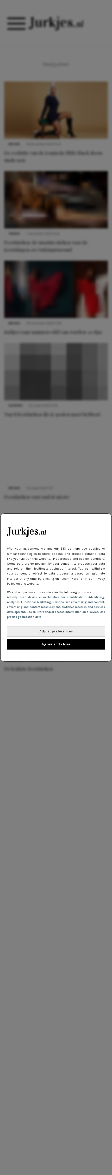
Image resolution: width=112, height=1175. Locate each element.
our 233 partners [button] (67, 548)
